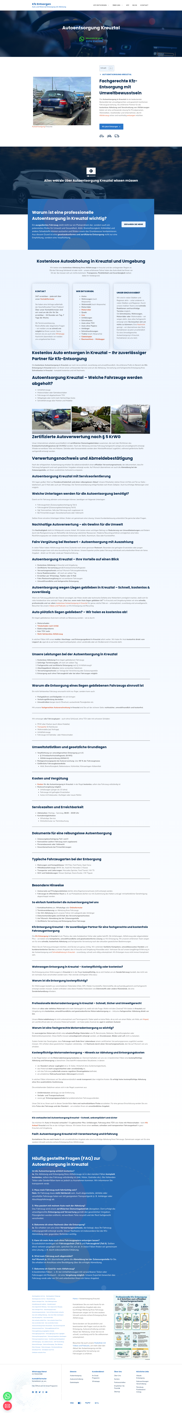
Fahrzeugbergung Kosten (38, 1333)
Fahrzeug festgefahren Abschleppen (57, 1336)
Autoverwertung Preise (38, 1328)
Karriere (117, 1379)
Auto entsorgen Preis (37, 1309)
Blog (134, 5)
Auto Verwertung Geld (59, 1325)
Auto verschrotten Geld (38, 1323)
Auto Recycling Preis (37, 1317)
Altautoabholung (50, 1299)
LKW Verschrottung (59, 1342)
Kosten (40, 784)
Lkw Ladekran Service (47, 1342)
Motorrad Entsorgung (88, 431)
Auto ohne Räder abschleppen (56, 1315)
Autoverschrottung (76, 1379)
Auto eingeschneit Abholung (39, 1307)
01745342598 (37, 1374)
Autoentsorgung (38, 126)
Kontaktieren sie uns (39, 1381)
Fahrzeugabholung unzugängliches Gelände (43, 1331)
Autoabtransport (51, 1304)
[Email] (7, 1406)
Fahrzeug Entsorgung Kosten (39, 1336)
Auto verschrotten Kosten (51, 1323)
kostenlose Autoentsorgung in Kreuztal (71, 603)
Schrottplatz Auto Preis (48, 1350)
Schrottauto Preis (36, 1350)
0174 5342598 (94, 41)
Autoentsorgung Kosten (50, 1309)
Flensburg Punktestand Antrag (140, 1389)
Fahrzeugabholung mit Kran (52, 1328)
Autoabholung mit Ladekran (39, 1304)
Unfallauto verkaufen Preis (39, 1352)
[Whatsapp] (7, 1396)
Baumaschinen (87, 339)
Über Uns (116, 5)
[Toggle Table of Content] (109, 68)
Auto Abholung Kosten (51, 1301)
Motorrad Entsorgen (37, 1344)
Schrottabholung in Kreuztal (63, 952)
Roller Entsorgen (36, 1347)
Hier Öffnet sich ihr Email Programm (45, 1386)
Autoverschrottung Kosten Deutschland (42, 1325)
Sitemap (117, 1392)
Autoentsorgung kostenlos (39, 1312)
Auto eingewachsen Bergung (54, 1307)
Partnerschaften (120, 1382)
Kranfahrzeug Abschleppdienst (57, 1339)
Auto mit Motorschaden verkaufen (55, 1312)
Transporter (42, 727)
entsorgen (131, 115)
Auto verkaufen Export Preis (54, 1320)
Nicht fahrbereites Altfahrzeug (50, 634)
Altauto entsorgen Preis (38, 1301)
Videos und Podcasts (57, 606)
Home (75, 1298)
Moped (145, 1019)
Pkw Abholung (58, 1344)
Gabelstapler (86, 336)
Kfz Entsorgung (41, 936)
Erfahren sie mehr (133, 224)
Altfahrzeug (104, 115)
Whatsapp (60, 334)
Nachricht (141, 324)
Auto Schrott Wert (48, 1317)
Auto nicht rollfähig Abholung (39, 1315)
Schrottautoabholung (56, 1347)
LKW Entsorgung (36, 1342)
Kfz (127, 5)
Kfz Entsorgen (41, 4)
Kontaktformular (47, 299)
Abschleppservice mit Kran (39, 1299)
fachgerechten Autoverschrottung (56, 707)
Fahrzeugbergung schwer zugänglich (55, 1333)
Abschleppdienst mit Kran (38, 1296)
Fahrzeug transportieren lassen (40, 1339)
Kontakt (144, 5)
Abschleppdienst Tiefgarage (53, 1296)
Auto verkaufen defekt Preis (39, 1320)
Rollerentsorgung (45, 1347)
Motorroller (86, 310)
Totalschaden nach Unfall (47, 626)
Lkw (83, 315)
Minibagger (100, 339)
